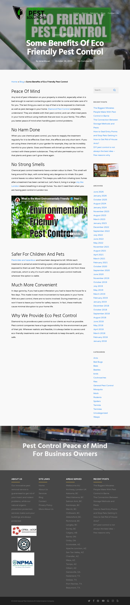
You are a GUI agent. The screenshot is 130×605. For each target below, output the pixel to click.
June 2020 (98, 274)
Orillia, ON (71, 540)
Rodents (97, 397)
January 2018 (100, 341)
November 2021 (101, 247)
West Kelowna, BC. (75, 497)
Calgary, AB (71, 532)
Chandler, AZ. (72, 556)
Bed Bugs (98, 362)
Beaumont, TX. (73, 587)
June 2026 (98, 192)
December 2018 (101, 306)
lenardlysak (44, 61)
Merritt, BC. (71, 509)
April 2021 (98, 254)
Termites (97, 409)
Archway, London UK (76, 489)
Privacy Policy (45, 505)
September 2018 (101, 313)
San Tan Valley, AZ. (75, 552)
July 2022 (98, 235)
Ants (95, 358)
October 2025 (100, 199)
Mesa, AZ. (71, 560)
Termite (97, 405)
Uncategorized (100, 413)
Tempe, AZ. (71, 564)
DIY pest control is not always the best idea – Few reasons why (104, 151)
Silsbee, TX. (71, 580)
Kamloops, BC (73, 505)
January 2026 (100, 195)
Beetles (97, 370)
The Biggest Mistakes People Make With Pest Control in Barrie (104, 112)
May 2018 (98, 325)
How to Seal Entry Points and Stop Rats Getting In (105, 133)
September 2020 (101, 270)
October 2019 (100, 282)
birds (95, 373)
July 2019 (98, 286)
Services (43, 493)
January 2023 (100, 223)
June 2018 (98, 321)
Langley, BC (71, 525)
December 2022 (101, 227)
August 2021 (99, 251)
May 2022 (98, 243)
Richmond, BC (73, 521)
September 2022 (101, 231)
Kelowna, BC (72, 493)
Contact (42, 501)
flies (95, 381)
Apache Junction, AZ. (76, 548)
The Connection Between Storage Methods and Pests (105, 124)
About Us (43, 489)
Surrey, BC (71, 529)
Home (14, 82)
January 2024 (100, 207)
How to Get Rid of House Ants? (105, 141)
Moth (96, 393)
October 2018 (100, 309)
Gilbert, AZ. (71, 568)
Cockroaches (99, 377)
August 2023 (99, 215)
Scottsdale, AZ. (73, 544)
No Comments (85, 61)
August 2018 (99, 317)
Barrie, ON (71, 536)
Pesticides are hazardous (23, 260)
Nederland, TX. (73, 576)
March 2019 (99, 294)
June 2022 (98, 239)
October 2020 (100, 266)
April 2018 (98, 329)
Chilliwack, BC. (73, 513)
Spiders (97, 401)
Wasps (96, 417)
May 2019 (98, 290)
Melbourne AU (73, 485)
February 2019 (100, 298)
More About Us (46, 509)
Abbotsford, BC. (74, 517)
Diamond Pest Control (58, 109)
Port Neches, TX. (74, 584)
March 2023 (99, 219)
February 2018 (100, 337)
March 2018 (99, 333)
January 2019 (100, 302)
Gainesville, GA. (73, 572)
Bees (95, 366)
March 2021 (99, 258)
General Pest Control (65, 35)
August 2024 (99, 203)
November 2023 (101, 211)
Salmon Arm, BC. (74, 501)
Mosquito (98, 389)
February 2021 (100, 262)
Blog (21, 82)
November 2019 (101, 278)
